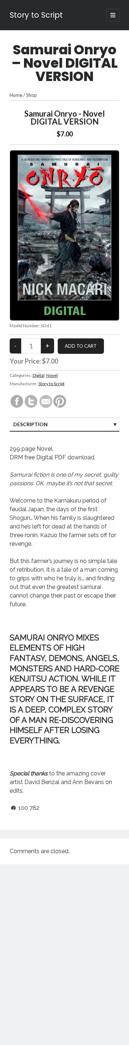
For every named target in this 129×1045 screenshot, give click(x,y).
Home (16, 95)
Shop (31, 95)
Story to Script (36, 15)
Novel (52, 375)
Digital (38, 375)
